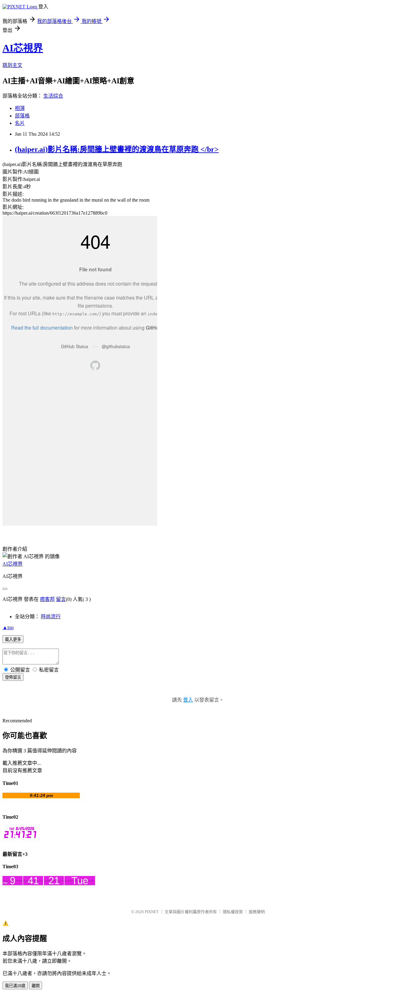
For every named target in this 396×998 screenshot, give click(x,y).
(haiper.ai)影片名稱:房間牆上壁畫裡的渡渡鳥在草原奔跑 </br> (117, 149)
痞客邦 (47, 599)
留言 (61, 599)
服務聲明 (257, 911)
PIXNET (152, 911)
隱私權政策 (233, 911)
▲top (8, 627)
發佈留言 (13, 677)
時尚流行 (51, 616)
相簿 (20, 108)
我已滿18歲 (15, 985)
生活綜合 (53, 95)
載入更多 (13, 639)
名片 (20, 123)
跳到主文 (12, 65)
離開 (36, 985)
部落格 (22, 115)
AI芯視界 (22, 48)
